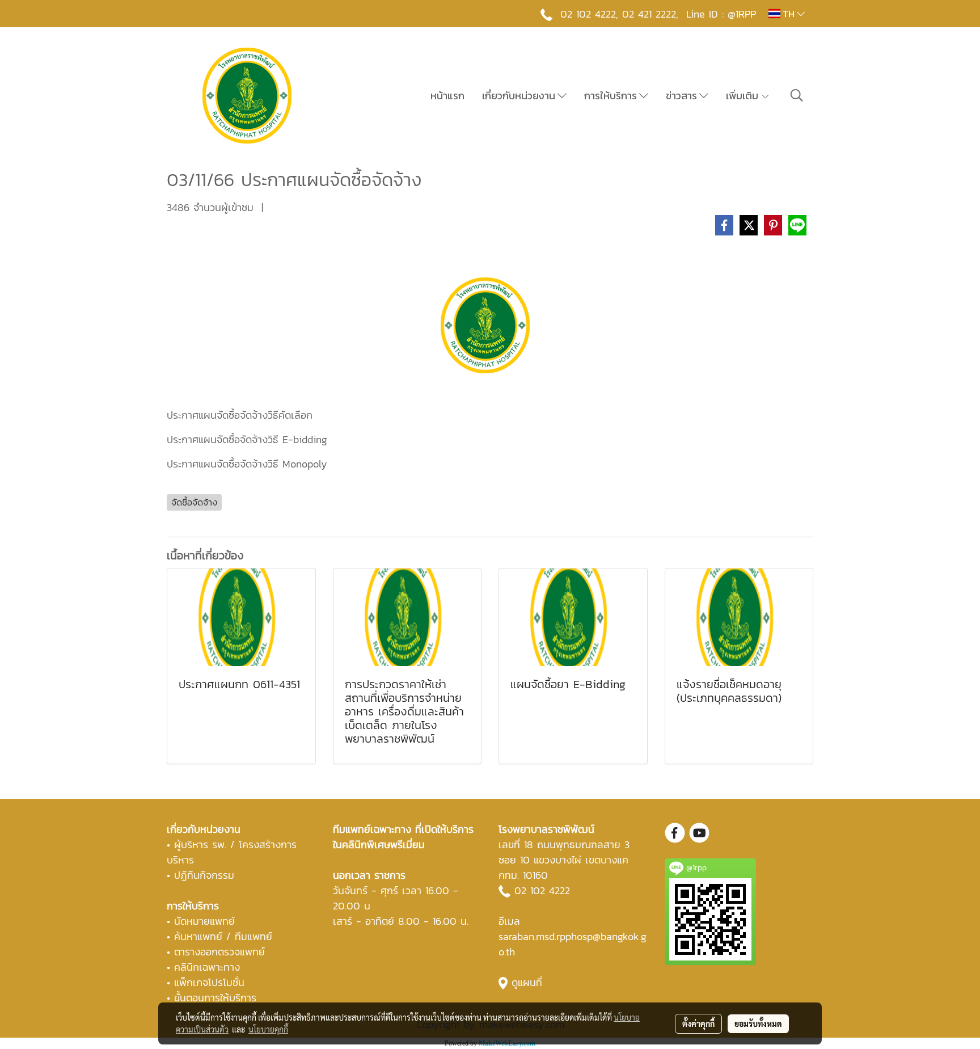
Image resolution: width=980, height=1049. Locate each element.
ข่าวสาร (682, 95)
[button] (796, 95)
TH (788, 13)
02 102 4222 (542, 890)
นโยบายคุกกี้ (268, 1029)
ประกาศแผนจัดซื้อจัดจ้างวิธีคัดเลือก (239, 415)
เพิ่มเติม (743, 95)
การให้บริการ (611, 95)
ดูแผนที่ (527, 982)
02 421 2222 (649, 14)
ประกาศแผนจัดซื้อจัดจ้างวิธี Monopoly (247, 463)
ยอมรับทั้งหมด (758, 1023)
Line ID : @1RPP (721, 14)
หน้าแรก (447, 95)
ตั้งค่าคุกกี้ (698, 1023)
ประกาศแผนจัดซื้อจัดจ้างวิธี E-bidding (247, 439)
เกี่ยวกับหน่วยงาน (519, 95)
